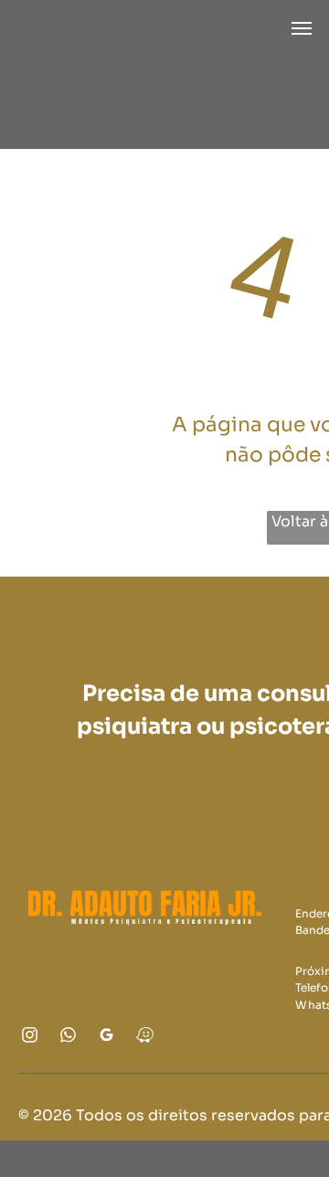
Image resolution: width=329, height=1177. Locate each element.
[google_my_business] (107, 1037)
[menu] (301, 28)
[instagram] (30, 1037)
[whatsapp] (68, 1037)
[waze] (145, 1037)
